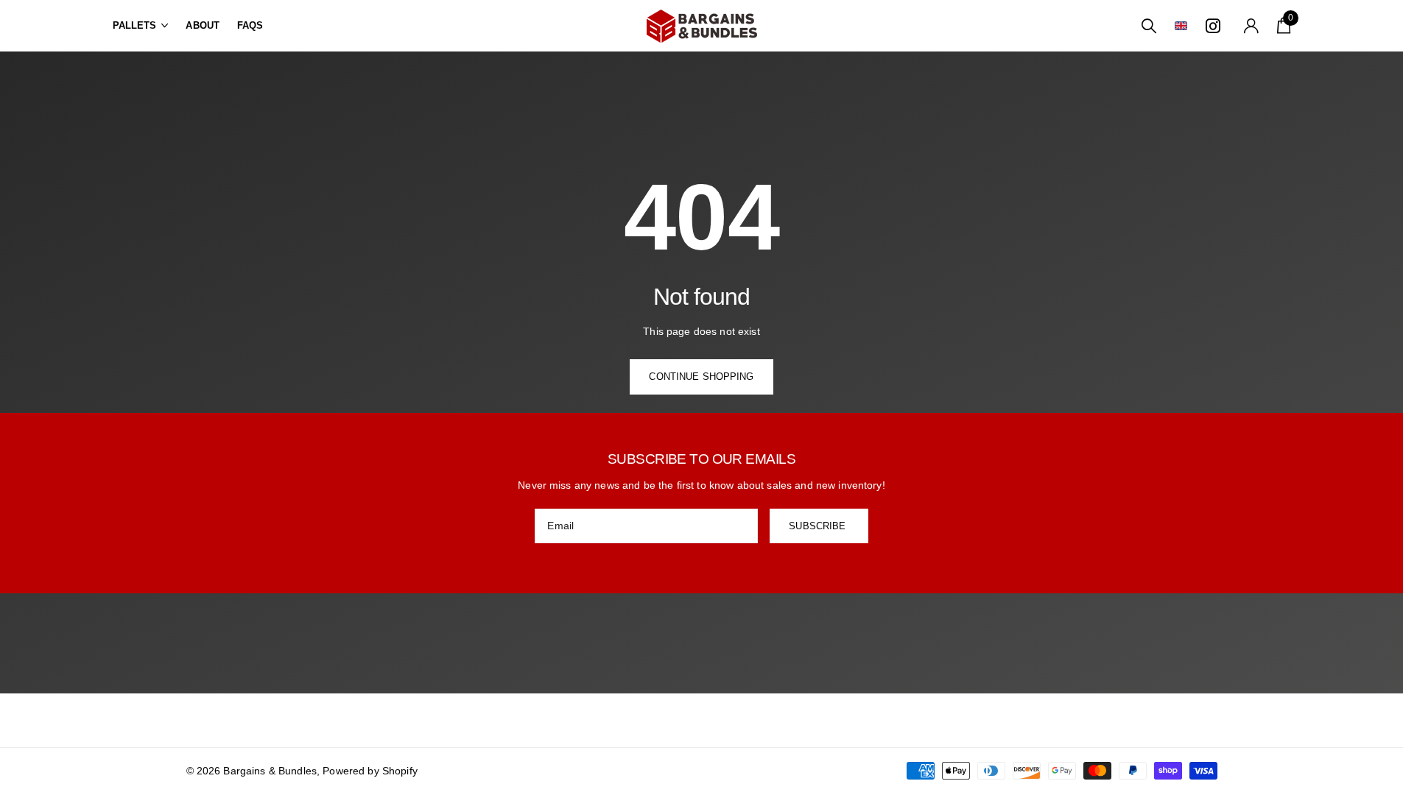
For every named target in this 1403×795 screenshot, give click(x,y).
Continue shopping (701, 376)
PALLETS (135, 25)
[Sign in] (1251, 26)
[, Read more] (1215, 26)
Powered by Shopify (370, 771)
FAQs (250, 25)
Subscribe (818, 525)
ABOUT (202, 25)
